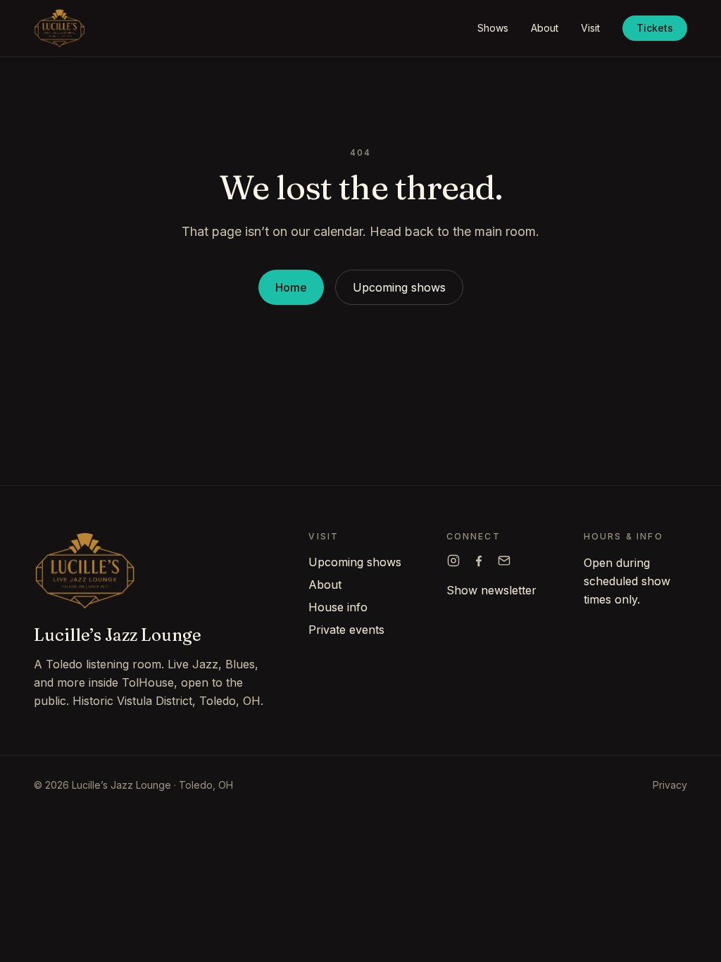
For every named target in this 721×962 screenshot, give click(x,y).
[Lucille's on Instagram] (453, 561)
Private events (346, 630)
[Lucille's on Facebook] (479, 561)
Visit (590, 28)
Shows (492, 28)
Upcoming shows (399, 287)
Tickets (655, 28)
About (544, 28)
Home (291, 287)
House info (338, 607)
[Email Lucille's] (504, 561)
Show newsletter (491, 590)
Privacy (670, 785)
